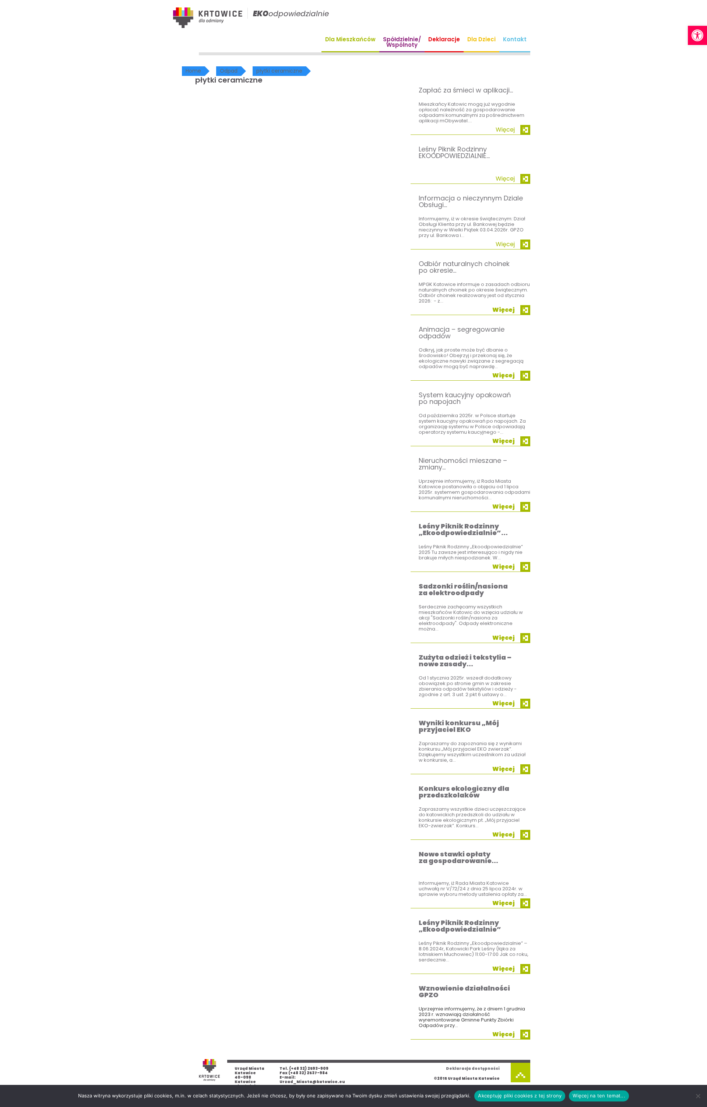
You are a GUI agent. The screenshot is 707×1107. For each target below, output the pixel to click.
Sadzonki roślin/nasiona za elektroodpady (463, 589)
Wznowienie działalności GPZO (464, 991)
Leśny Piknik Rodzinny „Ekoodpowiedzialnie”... (463, 529)
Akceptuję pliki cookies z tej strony (520, 1096)
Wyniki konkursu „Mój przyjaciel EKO (459, 726)
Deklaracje (444, 39)
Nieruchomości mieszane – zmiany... (463, 464)
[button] (697, 35)
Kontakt (515, 39)
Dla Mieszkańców (350, 39)
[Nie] (697, 1096)
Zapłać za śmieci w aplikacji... (466, 90)
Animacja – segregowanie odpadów (461, 333)
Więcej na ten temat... (599, 1096)
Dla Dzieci (481, 39)
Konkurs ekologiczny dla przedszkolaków (464, 792)
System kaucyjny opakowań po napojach (465, 398)
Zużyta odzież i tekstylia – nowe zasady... (465, 660)
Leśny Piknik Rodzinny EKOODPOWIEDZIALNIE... (454, 152)
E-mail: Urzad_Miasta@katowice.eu (312, 1080)
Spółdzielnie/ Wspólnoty (402, 42)
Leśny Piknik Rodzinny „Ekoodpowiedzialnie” (460, 926)
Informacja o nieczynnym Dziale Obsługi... (471, 201)
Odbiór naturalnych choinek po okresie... (464, 267)
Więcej (505, 129)
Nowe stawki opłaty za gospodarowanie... (458, 857)
